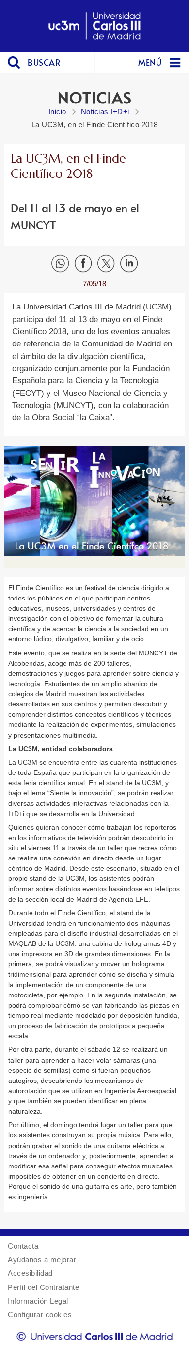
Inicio (57, 111)
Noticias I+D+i (105, 111)
